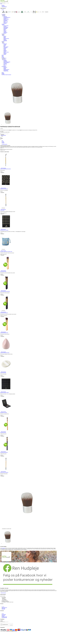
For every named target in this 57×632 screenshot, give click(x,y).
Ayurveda (5, 65)
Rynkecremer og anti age (7, 17)
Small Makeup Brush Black (4, 452)
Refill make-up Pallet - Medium (4, 392)
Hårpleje (3, 35)
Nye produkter (4, 614)
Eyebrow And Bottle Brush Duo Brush (5, 168)
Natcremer (5, 18)
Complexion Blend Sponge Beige (4, 352)
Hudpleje (3, 24)
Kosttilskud (5, 64)
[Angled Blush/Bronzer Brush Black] (6, 289)
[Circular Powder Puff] (6, 370)
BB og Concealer (6, 46)
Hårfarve (5, 39)
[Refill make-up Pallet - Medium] (6, 390)
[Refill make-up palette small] (6, 186)
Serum (4, 21)
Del (2, 140)
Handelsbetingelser (4, 616)
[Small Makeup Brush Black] (6, 450)
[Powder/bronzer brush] (6, 269)
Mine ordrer (3, 608)
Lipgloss (5, 45)
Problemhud (5, 20)
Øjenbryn (5, 48)
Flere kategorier (4, 59)
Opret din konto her (3, 592)
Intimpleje (5, 33)
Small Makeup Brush (3, 432)
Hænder (5, 29)
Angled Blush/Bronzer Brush (4, 332)
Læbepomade (5, 47)
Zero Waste (5, 63)
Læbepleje (5, 23)
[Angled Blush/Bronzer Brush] (6, 330)
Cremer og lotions (6, 25)
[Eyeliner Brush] (6, 206)
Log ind (3, 606)
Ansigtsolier (5, 16)
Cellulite (5, 31)
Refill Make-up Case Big (3, 412)
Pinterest (3, 142)
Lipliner (5, 49)
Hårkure (5, 37)
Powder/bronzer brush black (4, 312)
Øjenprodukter (6, 22)
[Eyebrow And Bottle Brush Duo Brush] (6, 166)
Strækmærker (5, 32)
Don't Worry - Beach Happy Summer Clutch (6, 251)
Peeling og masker (6, 19)
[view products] (3, 13)
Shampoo (5, 36)
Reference (1, 149)
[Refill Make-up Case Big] (6, 410)
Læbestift (5, 44)
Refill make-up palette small (4, 188)
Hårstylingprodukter (6, 38)
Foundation (5, 53)
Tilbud (3, 613)
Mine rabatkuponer (4, 607)
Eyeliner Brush (2, 210)
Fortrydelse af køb (4, 617)
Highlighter (5, 50)
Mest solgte (3, 615)
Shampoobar (5, 40)
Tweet (3, 141)
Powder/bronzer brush (3, 271)
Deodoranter (5, 28)
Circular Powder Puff (3, 372)
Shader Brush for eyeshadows (4, 472)
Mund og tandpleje (6, 62)
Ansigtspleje (3, 15)
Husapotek (5, 60)
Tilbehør (5, 54)
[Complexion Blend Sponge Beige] (6, 350)
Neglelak (5, 51)
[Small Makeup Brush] (6, 430)
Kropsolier (5, 26)
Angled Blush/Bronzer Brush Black (5, 291)
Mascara (5, 52)
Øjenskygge (5, 43)
